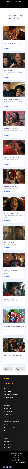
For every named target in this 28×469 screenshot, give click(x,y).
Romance (21, 45)
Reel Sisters (7, 441)
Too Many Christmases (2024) (12, 43)
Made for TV (18, 159)
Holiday (16, 45)
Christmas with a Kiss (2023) (11, 157)
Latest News (8, 392)
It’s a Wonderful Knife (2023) (11, 213)
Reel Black (7, 425)
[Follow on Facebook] (4, 467)
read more (7, 48)
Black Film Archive (9, 431)
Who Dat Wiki (8, 398)
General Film (11, 45)
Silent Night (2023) (9, 242)
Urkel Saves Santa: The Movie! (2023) (14, 326)
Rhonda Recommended (9, 103)
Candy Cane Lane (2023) (10, 270)
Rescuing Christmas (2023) (11, 128)
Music (16, 329)
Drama (5, 130)
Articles (6, 389)
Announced (7, 414)
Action (5, 72)
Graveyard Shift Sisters (11, 428)
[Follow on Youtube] (7, 467)
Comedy (6, 45)
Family (9, 101)
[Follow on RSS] (10, 467)
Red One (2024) (8, 70)
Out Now (7, 405)
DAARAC (6, 438)
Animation (11, 328)
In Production (8, 411)
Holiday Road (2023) (9, 299)
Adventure (10, 72)
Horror (20, 215)
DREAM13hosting (20, 462)
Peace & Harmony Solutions (18, 459)
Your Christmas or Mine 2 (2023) (12, 99)
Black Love (7, 447)
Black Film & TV (9, 444)
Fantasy (13, 130)
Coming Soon (8, 408)
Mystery (10, 74)
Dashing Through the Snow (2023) (13, 355)
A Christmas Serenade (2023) (11, 186)
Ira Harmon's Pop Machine (12, 422)
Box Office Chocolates (11, 395)
